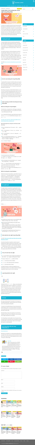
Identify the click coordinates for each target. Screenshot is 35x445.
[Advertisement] (28, 16)
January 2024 (25, 45)
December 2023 (25, 47)
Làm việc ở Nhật (25, 33)
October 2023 (25, 52)
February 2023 (25, 67)
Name (2, 379)
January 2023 (25, 69)
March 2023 (24, 64)
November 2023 (25, 50)
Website (2, 386)
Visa (23, 36)
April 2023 (24, 62)
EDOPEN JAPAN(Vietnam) (9, 443)
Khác (23, 31)
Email (2, 383)
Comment (2, 370)
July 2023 (24, 57)
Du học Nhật (25, 26)
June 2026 (24, 42)
